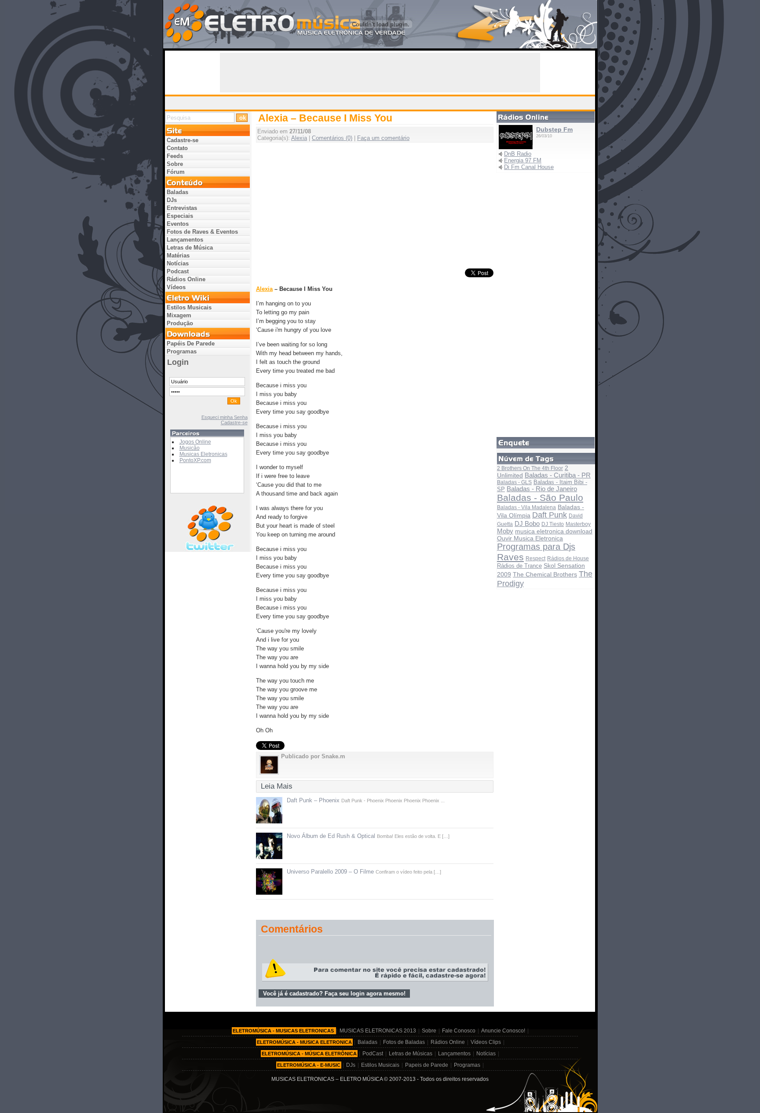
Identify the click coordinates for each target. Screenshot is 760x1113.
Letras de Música (190, 247)
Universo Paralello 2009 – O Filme (330, 871)
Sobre (175, 164)
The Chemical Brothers (545, 574)
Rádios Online (186, 279)
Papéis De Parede (191, 343)
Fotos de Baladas (404, 1042)
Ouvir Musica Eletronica (530, 538)
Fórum (176, 172)
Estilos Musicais (189, 307)
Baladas (177, 192)
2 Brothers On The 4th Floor (530, 468)
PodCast (372, 1054)
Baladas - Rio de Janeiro (542, 488)
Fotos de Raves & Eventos (202, 231)
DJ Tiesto (552, 524)
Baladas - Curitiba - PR (558, 475)
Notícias (178, 263)
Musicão (189, 448)
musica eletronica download (553, 531)
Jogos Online (195, 442)
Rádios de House (568, 558)
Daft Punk (549, 515)
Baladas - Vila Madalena (526, 507)
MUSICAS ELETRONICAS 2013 (378, 1031)
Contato (177, 148)
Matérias (178, 255)
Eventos (178, 223)
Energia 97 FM (522, 160)
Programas (182, 351)
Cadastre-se (182, 140)
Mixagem (179, 315)
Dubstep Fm (554, 129)
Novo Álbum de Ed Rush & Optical (331, 836)
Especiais (180, 216)
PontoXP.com (195, 460)
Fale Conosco (458, 1031)
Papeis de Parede (426, 1065)
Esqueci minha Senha (224, 417)
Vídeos (176, 287)
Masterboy (578, 524)
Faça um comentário (383, 138)
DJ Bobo (527, 523)
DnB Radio (517, 154)
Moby (505, 531)
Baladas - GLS (514, 482)
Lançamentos (185, 239)
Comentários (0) (332, 138)
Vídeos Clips (486, 1042)
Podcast (178, 271)
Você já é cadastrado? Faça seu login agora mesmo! (334, 993)
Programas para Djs (536, 546)
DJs (172, 200)
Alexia (299, 138)
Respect (535, 558)
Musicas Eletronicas (203, 454)
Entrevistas (182, 208)
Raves (510, 557)
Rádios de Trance (519, 565)
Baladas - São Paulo (540, 497)
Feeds (175, 156)
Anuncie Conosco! (503, 1031)
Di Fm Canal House (529, 167)
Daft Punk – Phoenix (313, 800)
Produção (180, 323)
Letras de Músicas (410, 1054)
